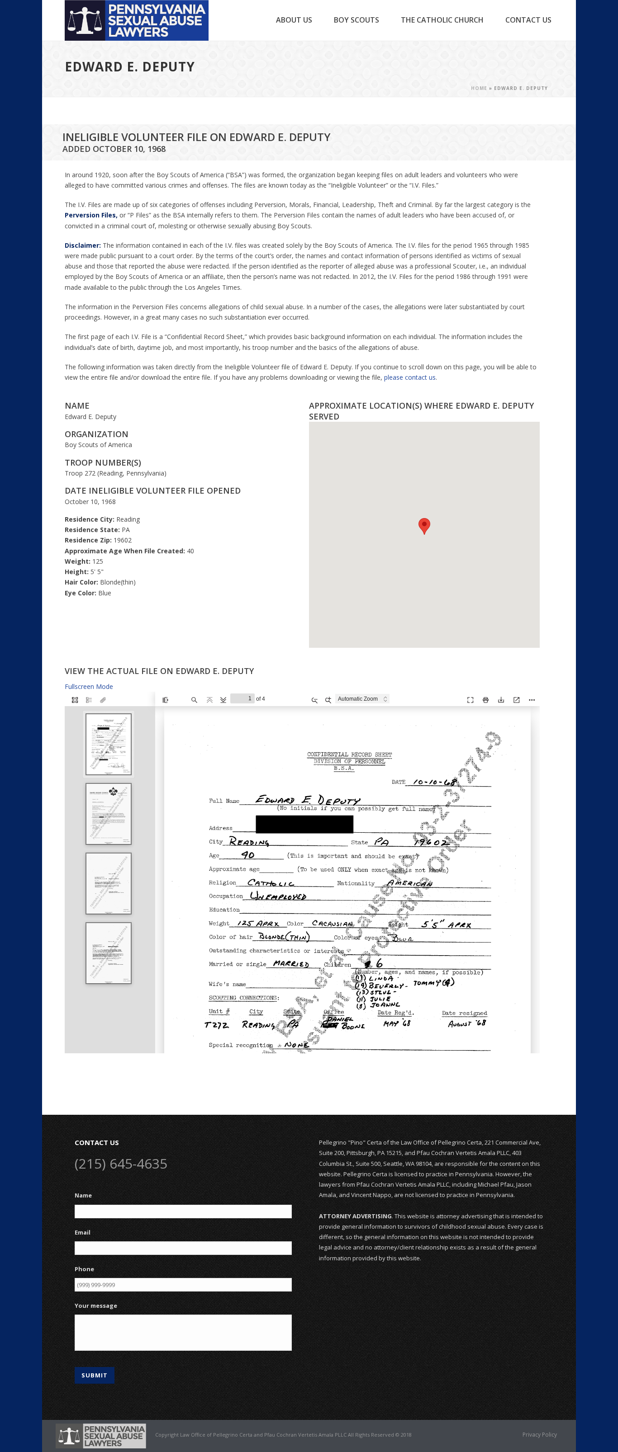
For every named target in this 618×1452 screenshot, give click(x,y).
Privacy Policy (540, 1434)
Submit (94, 1375)
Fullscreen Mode (89, 686)
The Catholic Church (442, 20)
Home (479, 88)
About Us (294, 20)
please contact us (410, 377)
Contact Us (528, 20)
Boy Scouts (356, 20)
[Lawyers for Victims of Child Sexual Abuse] (101, 1435)
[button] (424, 526)
